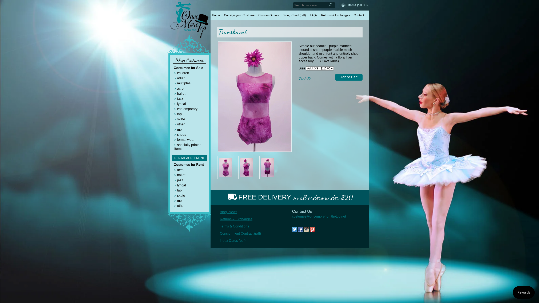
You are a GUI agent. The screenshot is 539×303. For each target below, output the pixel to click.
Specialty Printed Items (187, 146)
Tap (179, 114)
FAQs (313, 15)
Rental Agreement (189, 158)
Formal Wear (186, 139)
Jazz (180, 98)
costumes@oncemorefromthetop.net (319, 216)
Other (181, 124)
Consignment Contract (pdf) (240, 233)
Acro (180, 88)
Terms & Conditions (234, 226)
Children (183, 73)
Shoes (181, 134)
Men (180, 129)
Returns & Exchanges (335, 15)
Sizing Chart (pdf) (294, 15)
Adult (180, 78)
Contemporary (187, 109)
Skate (181, 119)
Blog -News (228, 212)
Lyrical (181, 104)
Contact (359, 15)
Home (216, 15)
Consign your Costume (239, 15)
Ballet (181, 93)
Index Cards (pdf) (232, 240)
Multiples (184, 83)
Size (302, 68)
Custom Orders (268, 15)
